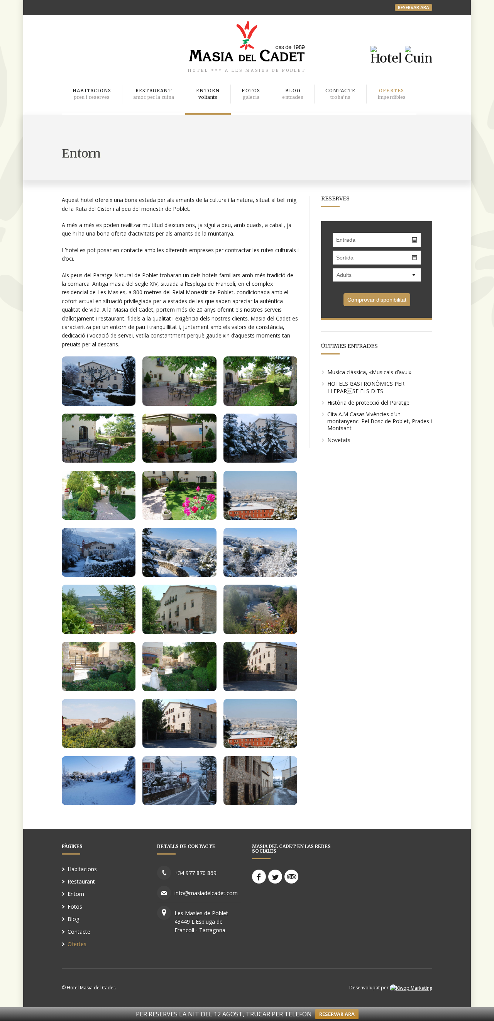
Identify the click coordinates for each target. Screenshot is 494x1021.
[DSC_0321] (98, 517)
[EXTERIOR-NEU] (98, 574)
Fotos (75, 906)
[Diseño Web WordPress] (411, 987)
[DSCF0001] (98, 632)
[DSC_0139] (98, 403)
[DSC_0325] (98, 460)
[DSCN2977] (260, 632)
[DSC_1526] (179, 689)
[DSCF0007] (179, 632)
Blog (73, 919)
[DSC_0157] (179, 803)
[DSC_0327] (179, 403)
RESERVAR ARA (413, 7)
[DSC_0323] (179, 460)
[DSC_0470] (179, 745)
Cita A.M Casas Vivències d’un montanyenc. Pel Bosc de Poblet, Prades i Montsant (379, 421)
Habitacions (82, 869)
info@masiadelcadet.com (206, 893)
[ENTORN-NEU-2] (179, 574)
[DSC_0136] (260, 460)
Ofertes (77, 944)
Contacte (79, 931)
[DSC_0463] (260, 689)
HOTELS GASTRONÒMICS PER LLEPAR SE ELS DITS (365, 387)
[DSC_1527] (98, 689)
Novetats (338, 440)
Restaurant (81, 881)
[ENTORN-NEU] (260, 574)
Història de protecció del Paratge (368, 402)
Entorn (76, 893)
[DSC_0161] (260, 803)
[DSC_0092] (179, 517)
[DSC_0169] (98, 803)
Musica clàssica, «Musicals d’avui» (369, 372)
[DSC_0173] (260, 517)
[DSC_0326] (260, 403)
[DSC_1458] (98, 745)
